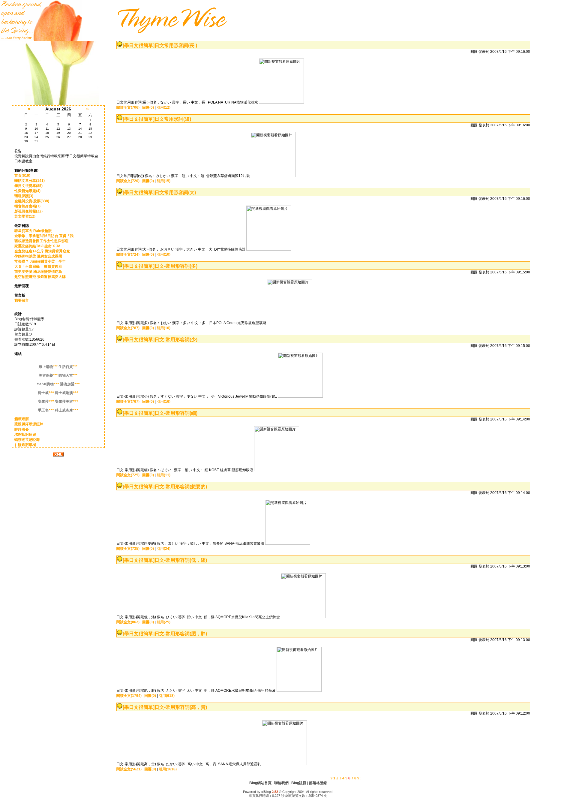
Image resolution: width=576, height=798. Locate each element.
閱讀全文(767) (128, 401)
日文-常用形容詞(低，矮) (180, 560)
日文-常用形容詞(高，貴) (180, 707)
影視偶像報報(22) (28, 211)
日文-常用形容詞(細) (175, 413)
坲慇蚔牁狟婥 (25, 434)
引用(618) (167, 696)
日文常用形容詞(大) (175, 192)
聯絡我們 (281, 783)
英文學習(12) (24, 216)
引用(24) (163, 549)
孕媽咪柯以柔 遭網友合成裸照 (38, 256)
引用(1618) (168, 769)
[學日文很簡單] (138, 45)
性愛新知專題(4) (27, 191)
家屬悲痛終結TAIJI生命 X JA (37, 246)
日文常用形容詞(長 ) (175, 45)
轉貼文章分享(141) (29, 181)
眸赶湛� (21, 429)
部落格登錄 (318, 783)
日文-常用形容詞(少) (175, 339)
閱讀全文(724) (128, 254)
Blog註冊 (298, 783)
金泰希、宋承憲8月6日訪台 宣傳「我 (44, 236)
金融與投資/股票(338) (31, 201)
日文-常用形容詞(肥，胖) (180, 633)
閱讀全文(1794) (129, 696)
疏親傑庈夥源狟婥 (28, 424)
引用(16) (163, 401)
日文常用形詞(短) (172, 119)
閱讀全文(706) (128, 107)
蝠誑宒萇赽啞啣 (27, 440)
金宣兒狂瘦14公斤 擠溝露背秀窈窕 (42, 251)
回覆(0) (148, 107)
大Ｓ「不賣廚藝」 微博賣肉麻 (38, 266)
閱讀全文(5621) (129, 769)
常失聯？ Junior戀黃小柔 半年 (40, 261)
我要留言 (21, 300)
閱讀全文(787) (128, 328)
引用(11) (163, 475)
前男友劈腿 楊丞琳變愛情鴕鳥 (38, 272)
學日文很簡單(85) (28, 186)
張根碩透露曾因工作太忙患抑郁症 (41, 241)
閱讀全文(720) (128, 181)
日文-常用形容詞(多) (175, 266)
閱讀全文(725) (128, 475)
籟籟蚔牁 (21, 419)
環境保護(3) (23, 196)
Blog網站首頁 (260, 783)
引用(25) (163, 622)
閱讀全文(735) (128, 549)
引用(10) (163, 254)
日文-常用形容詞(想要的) (180, 486)
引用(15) (163, 181)
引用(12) (163, 107)
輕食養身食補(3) (27, 206)
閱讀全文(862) (128, 622)
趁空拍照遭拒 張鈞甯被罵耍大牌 (40, 277)
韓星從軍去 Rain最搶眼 (33, 231)
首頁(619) (22, 175)
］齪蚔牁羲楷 (25, 445)
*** (48, 367)
